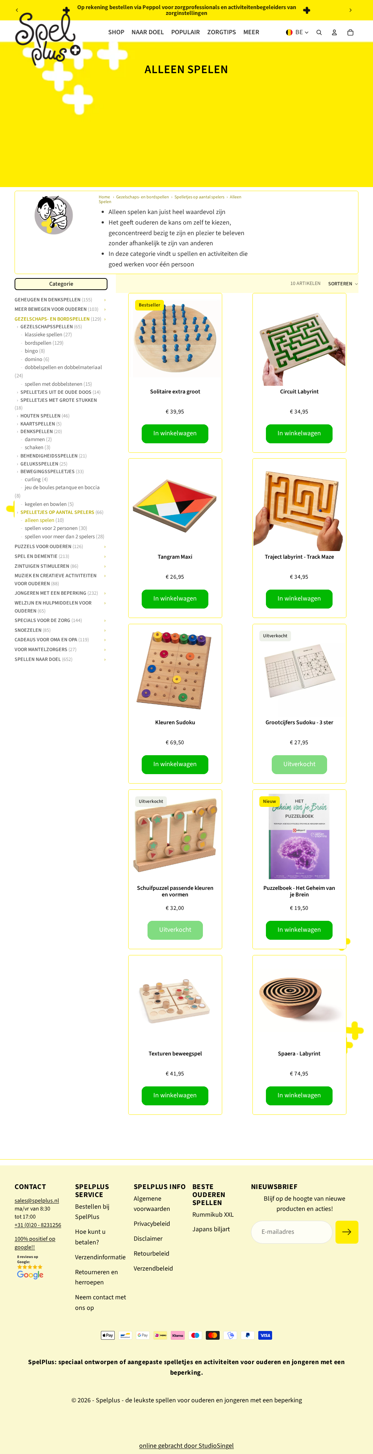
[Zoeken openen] (319, 32)
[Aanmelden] (346, 1232)
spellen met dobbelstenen (58, 384)
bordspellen (44, 343)
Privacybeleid (152, 1223)
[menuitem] (251, 32)
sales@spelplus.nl (37, 1201)
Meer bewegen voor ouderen (56, 309)
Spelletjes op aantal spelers (199, 197)
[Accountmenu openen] (334, 32)
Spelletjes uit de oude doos (60, 392)
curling (36, 479)
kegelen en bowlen (49, 504)
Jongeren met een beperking (56, 592)
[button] (343, 284)
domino (37, 359)
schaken (38, 447)
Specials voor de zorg (48, 620)
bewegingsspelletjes (52, 471)
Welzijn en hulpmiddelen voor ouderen (53, 606)
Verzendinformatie (100, 1257)
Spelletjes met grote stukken (56, 404)
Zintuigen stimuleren (46, 565)
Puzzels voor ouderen (49, 546)
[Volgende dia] (350, 10)
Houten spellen (45, 416)
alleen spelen (44, 520)
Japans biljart (211, 1229)
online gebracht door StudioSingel (186, 1445)
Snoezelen (33, 630)
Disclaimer (148, 1238)
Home (104, 197)
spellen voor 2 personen (56, 528)
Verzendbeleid (153, 1268)
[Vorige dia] (17, 10)
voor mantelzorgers (45, 649)
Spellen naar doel (43, 659)
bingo (35, 351)
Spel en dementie (42, 556)
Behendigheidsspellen (53, 456)
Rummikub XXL (213, 1214)
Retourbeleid (151, 1253)
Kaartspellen (41, 424)
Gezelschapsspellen (51, 326)
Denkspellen (41, 431)
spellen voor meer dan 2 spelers (65, 536)
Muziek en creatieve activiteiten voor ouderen (56, 579)
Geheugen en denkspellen (53, 299)
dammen (38, 439)
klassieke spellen (48, 334)
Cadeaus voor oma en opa (52, 639)
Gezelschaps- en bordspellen (142, 197)
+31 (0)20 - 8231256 (38, 1225)
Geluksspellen (43, 464)
